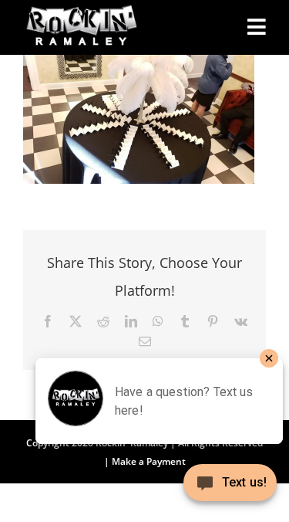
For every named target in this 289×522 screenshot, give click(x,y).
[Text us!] (230, 488)
